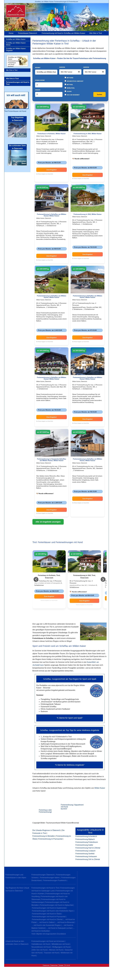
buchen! (64, 809)
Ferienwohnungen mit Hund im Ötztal (46, 914)
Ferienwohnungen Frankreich (54, 880)
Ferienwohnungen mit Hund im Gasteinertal (49, 908)
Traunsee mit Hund (51, 953)
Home (11, 33)
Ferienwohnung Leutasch (85, 851)
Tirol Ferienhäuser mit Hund (15, 111)
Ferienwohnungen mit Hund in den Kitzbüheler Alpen (52, 911)
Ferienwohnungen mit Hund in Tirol (45, 888)
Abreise (86, 67)
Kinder (37, 90)
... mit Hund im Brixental (65, 922)
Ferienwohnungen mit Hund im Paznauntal (48, 917)
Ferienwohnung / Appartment (72, 805)
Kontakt (61, 965)
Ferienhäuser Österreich (27, 33)
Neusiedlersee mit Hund (40, 947)
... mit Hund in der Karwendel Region (46, 925)
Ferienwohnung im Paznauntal (50, 839)
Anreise (62, 67)
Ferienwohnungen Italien (49, 878)
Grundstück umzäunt (74, 81)
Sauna (69, 91)
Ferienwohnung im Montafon (43, 836)
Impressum (46, 965)
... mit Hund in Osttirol (46, 922)
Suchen (99, 94)
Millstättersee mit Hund (60, 944)
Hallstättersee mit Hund (40, 944)
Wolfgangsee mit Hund (61, 947)
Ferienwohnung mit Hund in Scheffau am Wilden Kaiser (63, 33)
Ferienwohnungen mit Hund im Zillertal (47, 919)
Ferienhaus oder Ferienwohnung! (45, 811)
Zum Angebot (51, 170)
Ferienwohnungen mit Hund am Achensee (47, 941)
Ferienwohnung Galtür (84, 845)
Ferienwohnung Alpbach (85, 839)
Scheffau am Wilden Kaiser (15, 39)
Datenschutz (54, 965)
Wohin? (37, 67)
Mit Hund (69, 78)
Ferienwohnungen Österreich (42, 875)
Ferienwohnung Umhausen (86, 856)
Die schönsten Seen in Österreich (17, 147)
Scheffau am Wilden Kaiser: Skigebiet (16, 49)
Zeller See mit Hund (39, 950)
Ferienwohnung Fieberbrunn (86, 842)
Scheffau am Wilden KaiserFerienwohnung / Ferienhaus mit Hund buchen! (15, 61)
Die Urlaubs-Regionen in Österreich (46, 830)
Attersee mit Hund (56, 950)
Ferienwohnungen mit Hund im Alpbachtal (56, 905)
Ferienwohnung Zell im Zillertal (87, 859)
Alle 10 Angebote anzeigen (48, 522)
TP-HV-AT (67, 965)
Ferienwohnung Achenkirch (86, 836)
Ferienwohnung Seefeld (84, 854)
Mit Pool (69, 84)
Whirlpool (70, 88)
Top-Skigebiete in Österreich (17, 119)
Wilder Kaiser (99, 788)
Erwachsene (40, 80)
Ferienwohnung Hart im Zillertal (87, 848)
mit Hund (64, 807)
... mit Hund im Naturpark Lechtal (59, 928)
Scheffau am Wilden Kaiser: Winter (16, 44)
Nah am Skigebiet (73, 95)
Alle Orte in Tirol (95, 33)
